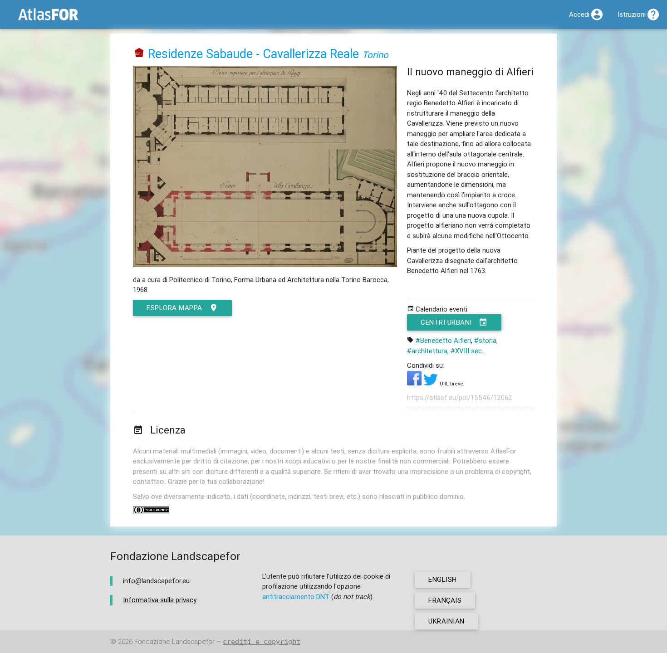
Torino (375, 54)
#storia (485, 340)
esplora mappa (174, 307)
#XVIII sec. (467, 350)
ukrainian (446, 621)
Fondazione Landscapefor (174, 641)
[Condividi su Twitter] (431, 383)
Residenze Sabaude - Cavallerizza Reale (253, 53)
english (442, 579)
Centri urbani (446, 322)
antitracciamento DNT (295, 596)
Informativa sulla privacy (159, 599)
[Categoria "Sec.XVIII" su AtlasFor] (139, 53)
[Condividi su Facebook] (415, 383)
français (444, 600)
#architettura (427, 350)
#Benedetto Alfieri (443, 340)
